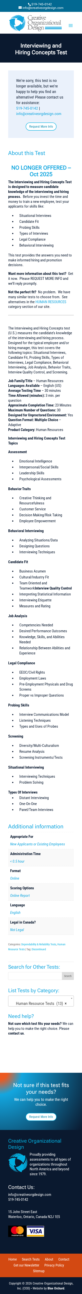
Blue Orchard (56, 1288)
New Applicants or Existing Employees (37, 844)
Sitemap (39, 1271)
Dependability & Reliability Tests (38, 944)
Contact (63, 1259)
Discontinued (39, 949)
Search (68, 976)
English (15, 912)
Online (14, 878)
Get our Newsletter (26, 1265)
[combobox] (41, 1001)
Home (12, 1259)
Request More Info (41, 126)
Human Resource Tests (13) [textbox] (40, 1003)
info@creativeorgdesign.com (38, 113)
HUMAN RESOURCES (50, 302)
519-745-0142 (41, 4)
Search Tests (31, 1259)
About (49, 1259)
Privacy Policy (54, 1265)
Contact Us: (21, 1187)
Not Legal (17, 930)
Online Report (20, 895)
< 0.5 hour (17, 861)
